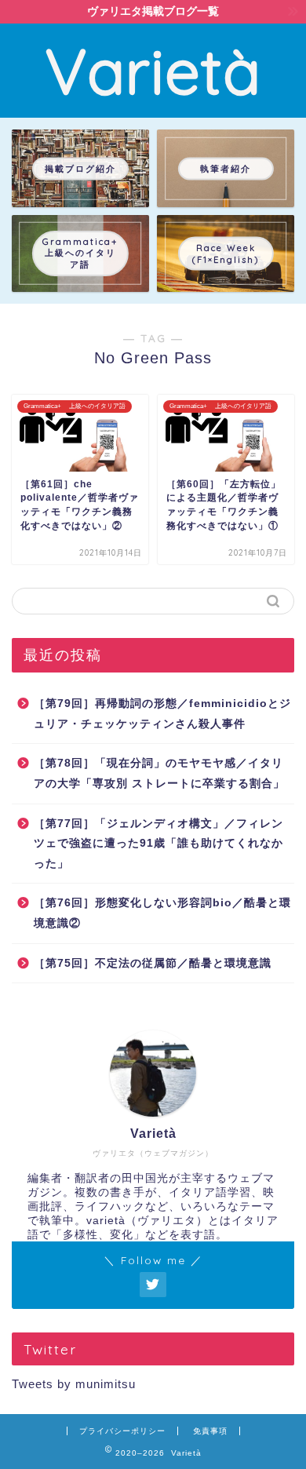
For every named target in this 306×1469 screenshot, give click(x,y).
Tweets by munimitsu (74, 1384)
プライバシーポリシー (122, 1431)
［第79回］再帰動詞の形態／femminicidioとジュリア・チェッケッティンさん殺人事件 (162, 714)
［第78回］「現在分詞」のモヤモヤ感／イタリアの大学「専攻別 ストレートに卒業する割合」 (159, 773)
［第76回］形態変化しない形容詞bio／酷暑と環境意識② (162, 913)
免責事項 (210, 1431)
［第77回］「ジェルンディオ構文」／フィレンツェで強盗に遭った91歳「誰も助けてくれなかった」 (158, 843)
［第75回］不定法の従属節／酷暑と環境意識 (152, 963)
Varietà (153, 70)
